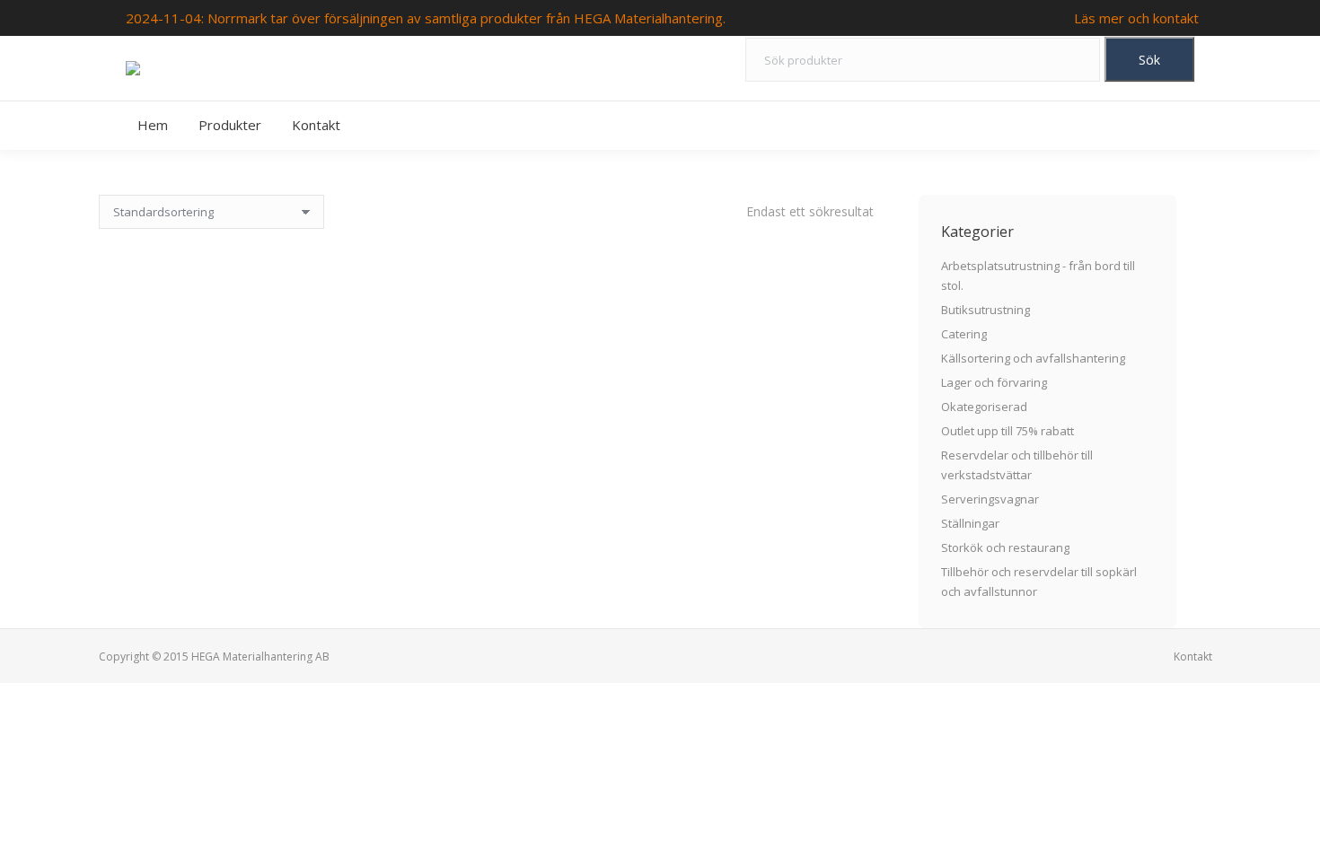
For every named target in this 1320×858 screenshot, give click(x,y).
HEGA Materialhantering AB (260, 656)
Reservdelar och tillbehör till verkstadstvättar (1017, 465)
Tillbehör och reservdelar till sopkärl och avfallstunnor (1039, 582)
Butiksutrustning (985, 310)
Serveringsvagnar (990, 499)
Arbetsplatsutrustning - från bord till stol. (1038, 275)
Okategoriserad (984, 406)
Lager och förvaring (994, 382)
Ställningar (970, 523)
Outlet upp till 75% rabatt (1007, 431)
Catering (964, 334)
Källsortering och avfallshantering (1033, 358)
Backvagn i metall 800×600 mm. (486, 405)
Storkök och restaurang (1005, 547)
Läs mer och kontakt (1136, 18)
